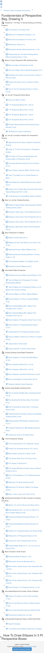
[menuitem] (1, 5)
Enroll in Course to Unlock (22, 649)
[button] (1, 2)
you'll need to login (30, 646)
